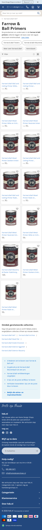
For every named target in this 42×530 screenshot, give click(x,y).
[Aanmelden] (36, 451)
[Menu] (3, 7)
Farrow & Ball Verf (10, 19)
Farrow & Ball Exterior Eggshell (13, 347)
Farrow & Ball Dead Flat (10, 339)
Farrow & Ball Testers (12, 43)
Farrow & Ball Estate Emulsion (13, 343)
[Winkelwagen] (38, 7)
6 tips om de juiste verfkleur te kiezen (21, 380)
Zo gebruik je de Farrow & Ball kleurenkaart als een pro (18, 368)
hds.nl (10, 511)
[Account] (32, 7)
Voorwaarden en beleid (21, 511)
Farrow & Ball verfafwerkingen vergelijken (18, 374)
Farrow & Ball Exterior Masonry (13, 350)
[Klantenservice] (27, 7)
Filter (6, 54)
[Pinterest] (11, 432)
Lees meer (25, 37)
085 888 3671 (11, 469)
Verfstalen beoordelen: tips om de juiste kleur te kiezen (22, 385)
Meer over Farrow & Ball (13, 49)
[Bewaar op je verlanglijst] (17, 60)
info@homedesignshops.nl (16, 473)
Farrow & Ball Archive (27, 335)
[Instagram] (7, 432)
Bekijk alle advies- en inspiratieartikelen (15, 393)
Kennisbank (30, 49)
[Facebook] (3, 432)
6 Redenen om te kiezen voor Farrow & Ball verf (21, 362)
